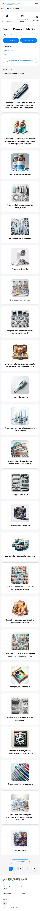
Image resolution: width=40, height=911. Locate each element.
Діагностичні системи (20, 300)
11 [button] (29, 868)
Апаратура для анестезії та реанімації (20, 718)
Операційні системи (20, 687)
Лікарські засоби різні (20, 174)
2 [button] (15, 868)
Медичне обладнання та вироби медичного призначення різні (20, 365)
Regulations (7, 893)
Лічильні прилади (20, 397)
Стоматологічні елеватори (20, 784)
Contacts (24, 893)
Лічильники (20, 850)
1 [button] (10, 868)
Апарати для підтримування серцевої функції (20, 332)
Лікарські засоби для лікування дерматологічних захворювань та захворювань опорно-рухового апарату (20, 141)
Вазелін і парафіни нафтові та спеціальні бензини (20, 621)
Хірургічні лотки (20, 494)
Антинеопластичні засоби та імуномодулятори (20, 588)
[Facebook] (5, 903)
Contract (24, 887)
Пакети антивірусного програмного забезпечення (20, 752)
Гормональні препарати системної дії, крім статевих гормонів (20, 817)
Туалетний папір (20, 269)
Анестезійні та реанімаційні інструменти (20, 206)
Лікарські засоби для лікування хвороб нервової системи (20, 654)
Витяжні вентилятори (20, 525)
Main (3, 8)
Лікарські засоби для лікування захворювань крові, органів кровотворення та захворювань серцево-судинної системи (20, 105)
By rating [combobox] (6, 69)
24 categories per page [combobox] (12, 73)
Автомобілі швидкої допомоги (20, 556)
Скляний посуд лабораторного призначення (20, 429)
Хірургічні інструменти (20, 238)
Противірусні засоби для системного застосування (20, 462)
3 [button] (20, 868)
